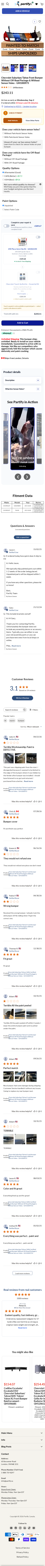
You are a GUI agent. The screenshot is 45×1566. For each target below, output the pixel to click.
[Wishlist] (36, 4)
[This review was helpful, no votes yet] (34, 801)
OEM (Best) (12, 180)
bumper (21, 721)
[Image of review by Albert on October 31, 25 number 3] (31, 1014)
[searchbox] (13, 710)
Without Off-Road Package (15, 159)
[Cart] (42, 4)
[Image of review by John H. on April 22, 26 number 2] (20, 758)
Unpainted (8, 206)
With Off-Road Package (14, 163)
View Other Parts (32, 120)
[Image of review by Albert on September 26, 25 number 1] (8, 1076)
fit (5, 721)
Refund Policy (22, 1557)
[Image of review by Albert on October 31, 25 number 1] (8, 1014)
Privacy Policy (22, 1552)
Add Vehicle (13, 120)
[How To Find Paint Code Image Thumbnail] (32, 68)
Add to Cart (22, 323)
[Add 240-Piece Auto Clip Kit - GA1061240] (38, 237)
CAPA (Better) (13, 176)
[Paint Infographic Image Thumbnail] (24, 68)
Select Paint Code (11, 210)
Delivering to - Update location (20, 106)
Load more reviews (22, 1273)
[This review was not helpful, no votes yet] (39, 801)
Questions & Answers (22, 525)
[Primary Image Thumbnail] (6, 68)
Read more (16, 646)
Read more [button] (24, 1328)
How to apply (22, 294)
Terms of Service (22, 1548)
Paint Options (9, 201)
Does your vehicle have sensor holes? (21, 129)
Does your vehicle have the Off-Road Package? (21, 153)
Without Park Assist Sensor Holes (18, 133)
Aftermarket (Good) (12, 172)
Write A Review (22, 698)
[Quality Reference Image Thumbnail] (14, 68)
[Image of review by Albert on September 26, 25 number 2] (20, 1076)
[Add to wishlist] (40, 21)
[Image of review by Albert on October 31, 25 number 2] (20, 1014)
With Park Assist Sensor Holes (17, 137)
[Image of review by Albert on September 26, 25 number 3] (31, 1076)
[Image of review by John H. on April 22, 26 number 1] (8, 758)
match (12, 721)
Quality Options (10, 168)
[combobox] (31, 727)
